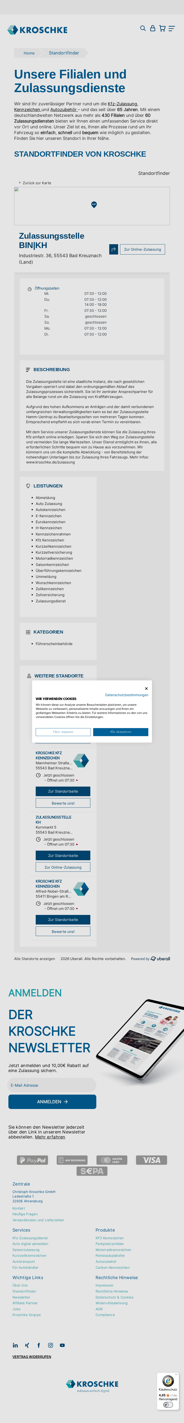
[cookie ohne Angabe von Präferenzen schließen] (146, 688)
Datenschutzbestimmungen (126, 695)
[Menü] (176, 1375)
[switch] (168, 1405)
